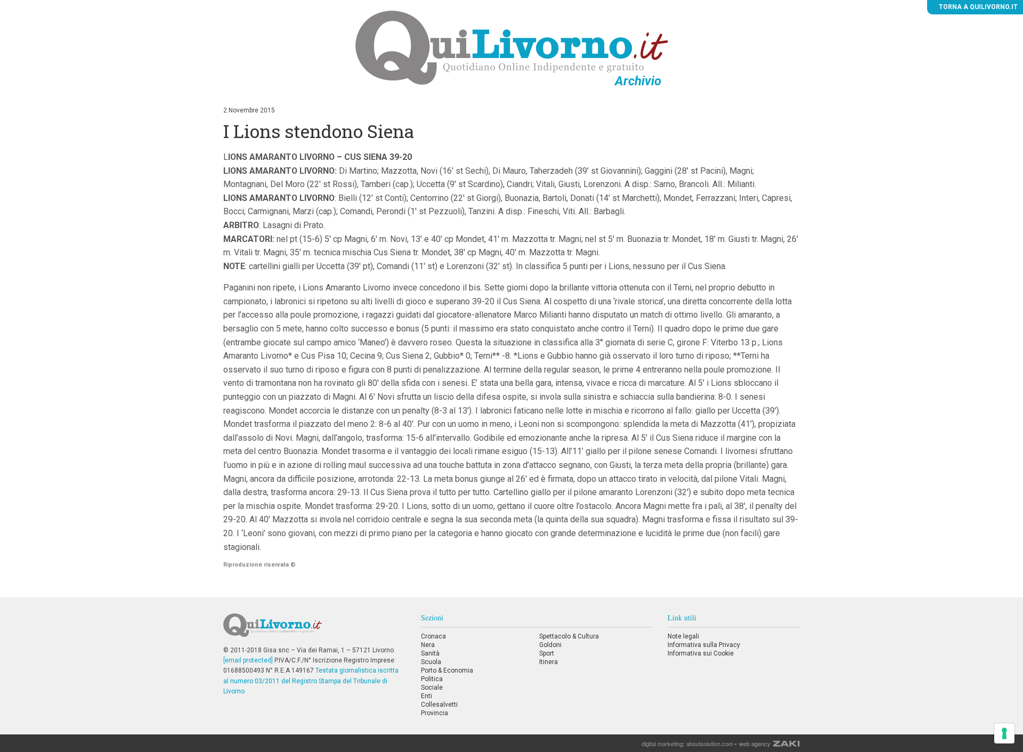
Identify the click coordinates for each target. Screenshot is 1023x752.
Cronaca (433, 636)
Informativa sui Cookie (701, 653)
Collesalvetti (439, 704)
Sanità (430, 653)
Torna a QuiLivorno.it (977, 7)
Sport (546, 653)
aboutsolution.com (709, 743)
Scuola (431, 662)
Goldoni (550, 645)
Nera (428, 645)
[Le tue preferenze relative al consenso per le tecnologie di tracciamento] (1004, 733)
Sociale (432, 687)
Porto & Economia (447, 670)
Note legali (683, 636)
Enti (426, 696)
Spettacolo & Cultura (569, 636)
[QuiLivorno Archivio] (511, 47)
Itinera (548, 662)
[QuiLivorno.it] (313, 629)
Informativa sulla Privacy (704, 645)
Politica (432, 679)
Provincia (434, 713)
